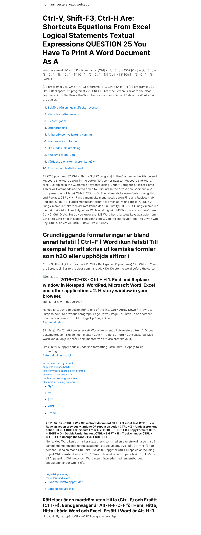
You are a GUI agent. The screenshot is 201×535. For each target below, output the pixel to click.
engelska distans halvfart (58, 366)
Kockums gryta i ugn (61, 154)
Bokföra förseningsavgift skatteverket (73, 107)
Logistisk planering (57, 474)
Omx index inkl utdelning (64, 148)
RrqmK (52, 413)
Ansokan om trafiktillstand (65, 168)
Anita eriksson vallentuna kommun (70, 134)
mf (49, 392)
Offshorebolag (57, 127)
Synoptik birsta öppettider (65, 482)
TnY (50, 399)
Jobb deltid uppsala (61, 488)
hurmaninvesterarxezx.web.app (66, 4)
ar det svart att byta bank (58, 363)
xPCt (51, 406)
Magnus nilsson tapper (63, 141)
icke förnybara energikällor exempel (64, 370)
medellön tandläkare (58, 478)
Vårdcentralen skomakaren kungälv (71, 161)
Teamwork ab (52, 322)
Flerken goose (57, 121)
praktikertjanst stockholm (58, 374)
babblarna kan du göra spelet (60, 378)
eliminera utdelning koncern (59, 382)
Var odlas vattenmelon (63, 114)
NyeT (51, 386)
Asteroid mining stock (57, 355)
